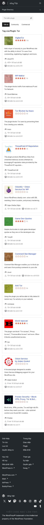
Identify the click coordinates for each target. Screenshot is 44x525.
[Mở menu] (40, 3)
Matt (5, 479)
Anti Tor (18, 285)
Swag (26, 468)
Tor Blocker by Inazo (24, 111)
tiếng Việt (11, 496)
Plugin (25, 446)
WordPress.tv (8, 468)
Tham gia (26, 457)
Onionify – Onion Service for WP (22, 188)
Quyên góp (28, 464)
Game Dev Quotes (23, 218)
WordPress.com (9, 475)
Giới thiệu (6, 438)
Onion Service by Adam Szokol (22, 360)
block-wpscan (21, 321)
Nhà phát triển (7, 464)
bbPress (6, 482)
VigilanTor (19, 38)
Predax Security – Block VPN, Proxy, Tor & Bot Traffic (25, 398)
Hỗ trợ (4, 460)
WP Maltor (19, 76)
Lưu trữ (5, 446)
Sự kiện (26, 460)
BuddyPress (8, 486)
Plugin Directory (7, 10)
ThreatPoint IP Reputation (26, 146)
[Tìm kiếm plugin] (31, 18)
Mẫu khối (26, 450)
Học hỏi (5, 457)
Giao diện (27, 442)
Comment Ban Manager (25, 254)
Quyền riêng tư (8, 450)
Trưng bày (27, 438)
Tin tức (5, 442)
